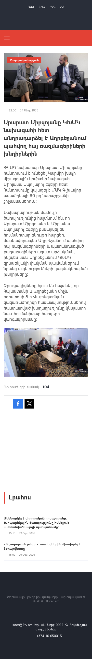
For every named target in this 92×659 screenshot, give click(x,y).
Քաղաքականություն (24, 60)
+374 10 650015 (49, 636)
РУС (52, 7)
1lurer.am (52, 601)
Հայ (31, 7)
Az (62, 7)
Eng (42, 7)
